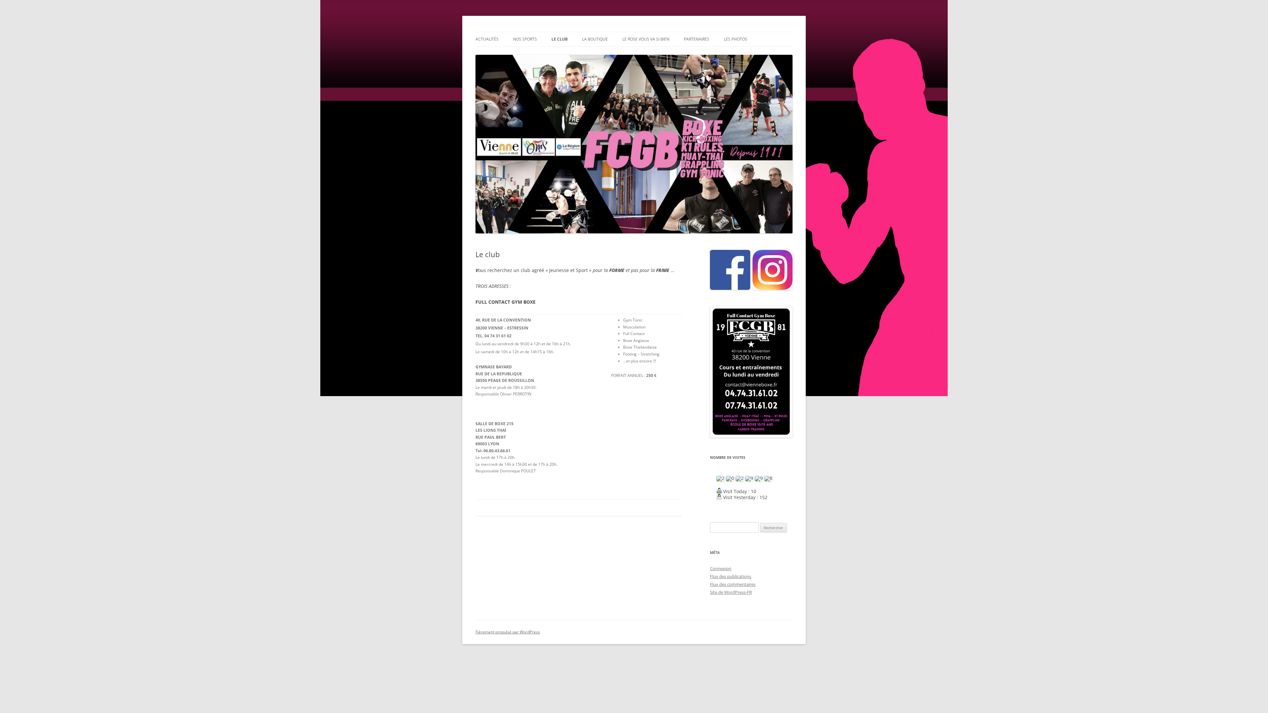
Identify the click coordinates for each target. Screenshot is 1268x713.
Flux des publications (730, 576)
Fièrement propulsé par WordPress (508, 632)
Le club (559, 39)
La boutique (595, 39)
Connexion (720, 568)
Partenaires (696, 39)
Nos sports (525, 39)
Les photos (735, 39)
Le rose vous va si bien (645, 39)
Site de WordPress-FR (731, 592)
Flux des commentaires (733, 584)
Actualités (487, 39)
